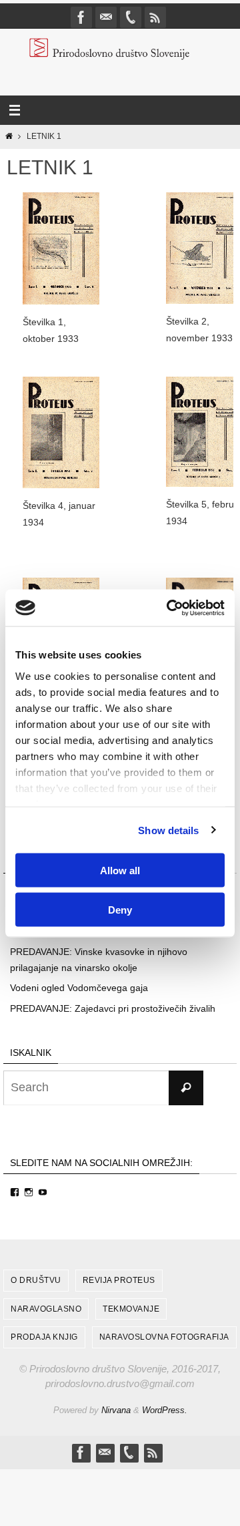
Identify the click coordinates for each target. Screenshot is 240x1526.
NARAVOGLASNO (46, 1309)
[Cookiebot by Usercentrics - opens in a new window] (169, 607)
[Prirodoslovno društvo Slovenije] (81, 17)
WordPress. (164, 1410)
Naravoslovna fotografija (164, 1337)
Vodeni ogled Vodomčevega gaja (79, 987)
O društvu (36, 1280)
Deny (120, 909)
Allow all (120, 870)
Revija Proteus (119, 1280)
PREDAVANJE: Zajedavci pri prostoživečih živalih (112, 1008)
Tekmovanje (131, 1309)
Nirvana (116, 1410)
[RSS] (155, 17)
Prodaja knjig (44, 1337)
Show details (168, 829)
